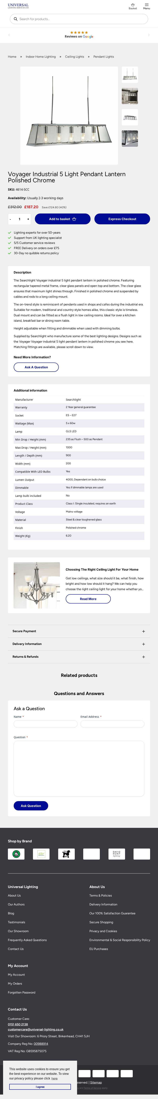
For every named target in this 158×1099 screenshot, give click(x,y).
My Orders (15, 983)
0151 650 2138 (18, 1024)
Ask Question (31, 806)
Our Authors (16, 904)
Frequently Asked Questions (27, 940)
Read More (88, 599)
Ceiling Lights (74, 56)
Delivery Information (103, 904)
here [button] (54, 1078)
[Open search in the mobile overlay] (79, 19)
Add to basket (59, 219)
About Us (14, 895)
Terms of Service (92, 1088)
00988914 (41, 1043)
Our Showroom (18, 931)
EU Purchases (98, 949)
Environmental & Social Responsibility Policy (119, 940)
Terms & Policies (100, 895)
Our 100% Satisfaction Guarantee (112, 913)
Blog (11, 913)
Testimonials (16, 922)
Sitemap (96, 1082)
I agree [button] (40, 1087)
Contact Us (16, 949)
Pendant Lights (103, 56)
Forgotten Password (21, 992)
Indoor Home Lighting (41, 56)
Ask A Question (36, 367)
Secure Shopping (101, 922)
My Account (16, 974)
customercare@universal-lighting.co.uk (35, 1029)
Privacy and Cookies (103, 931)
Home (12, 56)
